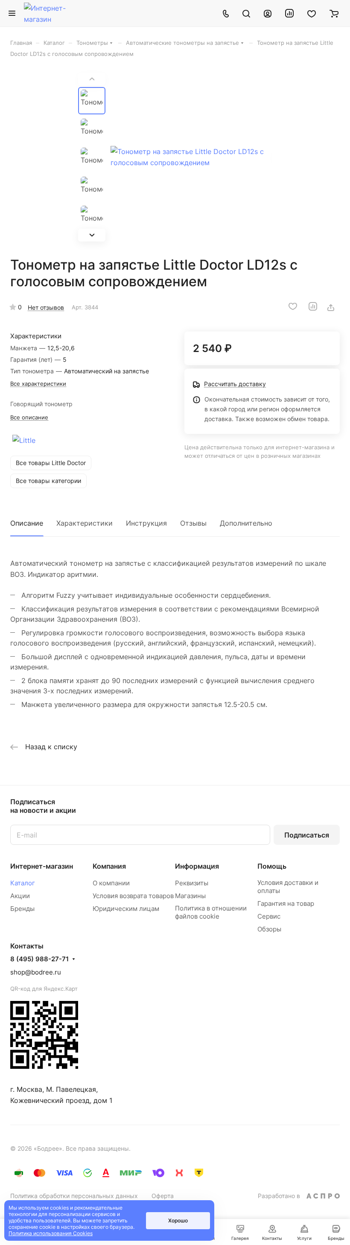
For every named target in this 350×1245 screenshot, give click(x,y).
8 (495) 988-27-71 (39, 959)
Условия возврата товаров (133, 896)
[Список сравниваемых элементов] (289, 13)
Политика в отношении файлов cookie (211, 912)
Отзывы (193, 523)
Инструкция (146, 523)
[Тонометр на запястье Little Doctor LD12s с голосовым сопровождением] (191, 157)
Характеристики (84, 523)
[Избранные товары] (311, 13)
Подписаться (306, 835)
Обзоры (269, 929)
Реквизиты (191, 883)
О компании (111, 883)
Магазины (190, 896)
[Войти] (267, 13)
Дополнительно (246, 523)
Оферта (163, 1195)
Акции (20, 896)
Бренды (22, 909)
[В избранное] (293, 306)
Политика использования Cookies (51, 1233)
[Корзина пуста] (334, 13)
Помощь (271, 866)
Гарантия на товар (285, 903)
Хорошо (178, 1220)
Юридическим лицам (126, 909)
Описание (26, 523)
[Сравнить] (313, 306)
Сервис (268, 916)
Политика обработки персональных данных (74, 1195)
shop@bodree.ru (35, 972)
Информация (197, 866)
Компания (109, 866)
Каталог (22, 883)
